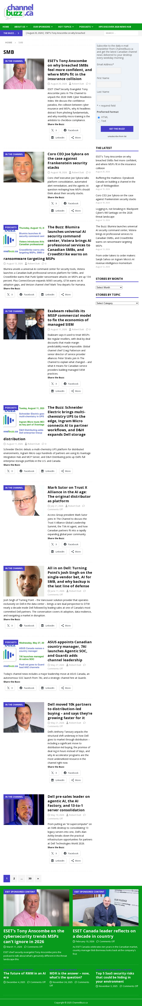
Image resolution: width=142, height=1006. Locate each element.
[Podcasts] (23, 240)
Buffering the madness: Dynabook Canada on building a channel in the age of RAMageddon (115, 181)
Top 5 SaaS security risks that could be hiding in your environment (115, 977)
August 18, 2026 (59, 172)
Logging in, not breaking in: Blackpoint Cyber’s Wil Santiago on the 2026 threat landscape (117, 212)
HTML (104, 117)
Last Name (103, 91)
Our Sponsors (41, 26)
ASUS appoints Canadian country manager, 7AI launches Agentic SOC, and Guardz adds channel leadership (70, 651)
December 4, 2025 (16, 982)
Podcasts (85, 26)
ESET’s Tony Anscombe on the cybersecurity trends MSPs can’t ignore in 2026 (33, 936)
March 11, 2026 (14, 946)
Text (103, 120)
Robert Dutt (78, 83)
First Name (103, 78)
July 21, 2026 (57, 505)
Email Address (105, 64)
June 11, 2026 (57, 590)
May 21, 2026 (57, 722)
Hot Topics (64, 26)
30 (30, 878)
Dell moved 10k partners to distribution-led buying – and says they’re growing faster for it (70, 711)
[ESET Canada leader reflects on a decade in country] (106, 907)
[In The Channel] (23, 74)
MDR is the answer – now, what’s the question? (70, 975)
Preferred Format (108, 111)
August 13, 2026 (15, 263)
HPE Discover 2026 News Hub (115, 26)
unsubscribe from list (117, 136)
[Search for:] (121, 32)
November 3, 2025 (108, 986)
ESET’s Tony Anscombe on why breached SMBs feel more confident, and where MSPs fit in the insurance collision (70, 69)
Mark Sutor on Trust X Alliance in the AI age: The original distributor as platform (69, 494)
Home (6, 26)
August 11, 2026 (59, 329)
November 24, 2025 (63, 982)
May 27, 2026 (57, 664)
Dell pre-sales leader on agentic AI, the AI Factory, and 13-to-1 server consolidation (69, 803)
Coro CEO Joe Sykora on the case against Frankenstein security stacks (68, 161)
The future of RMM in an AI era (24, 975)
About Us (19, 26)
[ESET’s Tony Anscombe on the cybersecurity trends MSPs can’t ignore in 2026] (36, 907)
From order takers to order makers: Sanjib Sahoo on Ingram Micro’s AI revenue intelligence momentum (116, 259)
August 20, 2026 (59, 83)
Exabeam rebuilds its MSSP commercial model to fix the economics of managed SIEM (69, 318)
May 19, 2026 (57, 814)
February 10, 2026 (85, 941)
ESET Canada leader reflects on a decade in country (104, 933)
